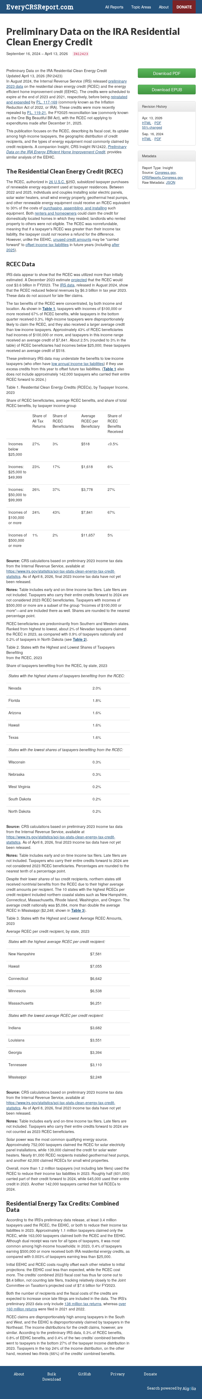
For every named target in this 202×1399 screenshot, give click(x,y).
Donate (184, 6)
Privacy (117, 1373)
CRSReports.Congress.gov (162, 177)
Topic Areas (141, 6)
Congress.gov (165, 172)
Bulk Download (51, 1376)
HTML (146, 122)
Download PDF (167, 73)
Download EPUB (167, 89)
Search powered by (165, 1388)
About (164, 6)
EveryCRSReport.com (40, 7)
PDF (157, 122)
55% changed (152, 127)
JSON (170, 182)
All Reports (114, 6)
